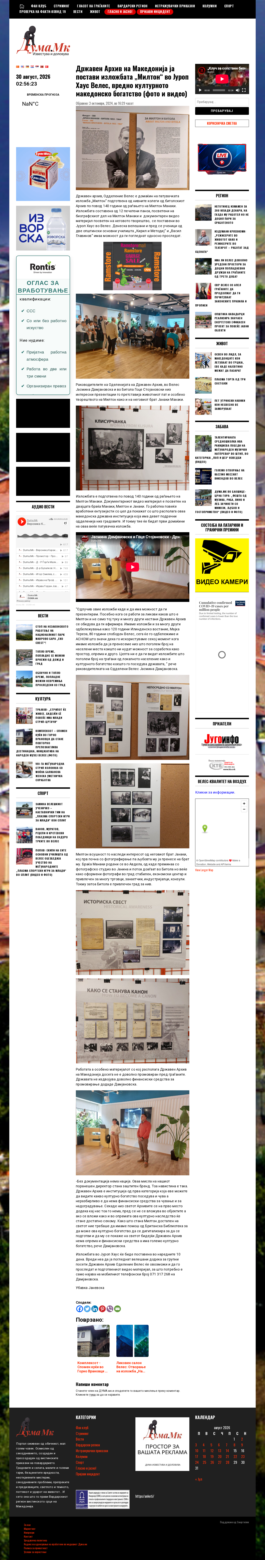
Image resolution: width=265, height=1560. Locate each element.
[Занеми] (238, 90)
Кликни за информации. (215, 792)
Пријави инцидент (155, 11)
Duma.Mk (20, 605)
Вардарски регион (132, 6)
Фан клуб (38, 6)
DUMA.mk (30, 605)
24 (197, 1462)
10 (196, 1450)
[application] (222, 79)
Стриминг (62, 6)
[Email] (117, 1308)
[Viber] (110, 1308)
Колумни (210, 6)
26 (212, 1462)
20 (220, 1456)
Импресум (29, 1532)
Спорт (229, 6)
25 (204, 1462)
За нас (27, 1525)
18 (204, 1456)
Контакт (28, 1536)
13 (219, 1450)
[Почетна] (21, 6)
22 (235, 1456)
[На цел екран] (244, 90)
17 (196, 1456)
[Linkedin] (94, 1308)
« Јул (198, 1479)
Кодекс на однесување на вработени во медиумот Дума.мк (55, 1544)
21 (227, 1456)
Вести (78, 11)
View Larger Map (204, 870)
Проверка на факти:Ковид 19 (42, 11)
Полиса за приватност (36, 1548)
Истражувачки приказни (175, 6)
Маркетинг (29, 1529)
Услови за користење (35, 1552)
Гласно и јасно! (120, 11)
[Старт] (200, 90)
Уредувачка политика (35, 1540)
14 (227, 1450)
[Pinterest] (102, 1308)
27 (219, 1462)
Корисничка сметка (222, 123)
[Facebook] (79, 1308)
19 (212, 1456)
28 (227, 1462)
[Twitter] (87, 1308)
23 (243, 1456)
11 (204, 1450)
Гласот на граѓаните (93, 6)
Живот (95, 11)
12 (212, 1450)
